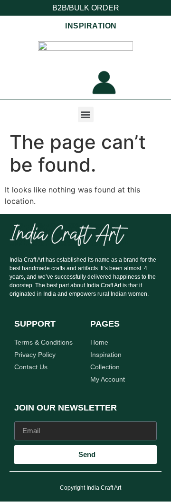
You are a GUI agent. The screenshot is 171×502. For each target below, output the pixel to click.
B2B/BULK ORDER (85, 8)
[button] (86, 114)
